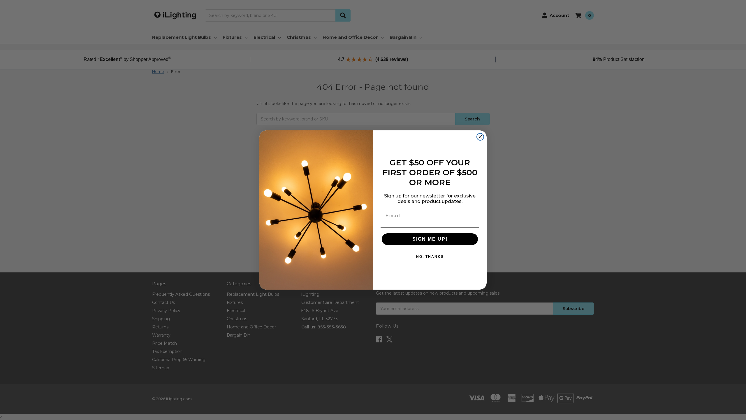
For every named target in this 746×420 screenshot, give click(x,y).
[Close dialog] (480, 136)
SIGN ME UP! (430, 239)
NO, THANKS (430, 257)
